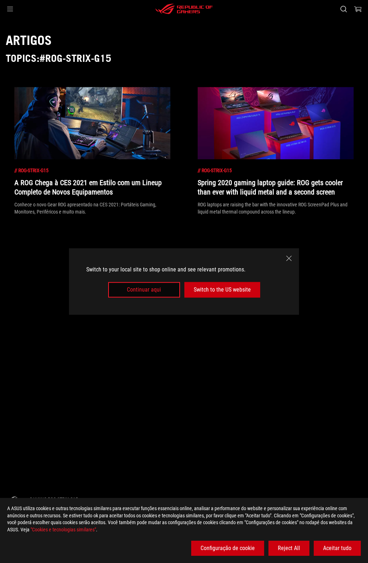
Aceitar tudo (337, 548)
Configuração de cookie (228, 548)
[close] (289, 258)
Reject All (289, 548)
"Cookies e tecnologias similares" (63, 529)
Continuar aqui (144, 289)
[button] (10, 9)
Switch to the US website (222, 289)
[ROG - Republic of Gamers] (184, 9)
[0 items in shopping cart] (358, 9)
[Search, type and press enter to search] (343, 9)
